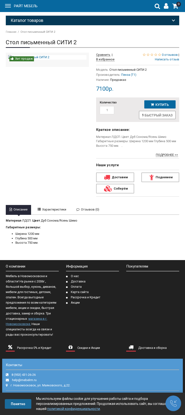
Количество (108, 102)
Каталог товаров (27, 20)
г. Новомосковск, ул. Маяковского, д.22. (40, 385)
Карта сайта (80, 292)
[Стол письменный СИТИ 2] (47, 57)
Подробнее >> (167, 155)
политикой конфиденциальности (73, 409)
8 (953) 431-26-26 (24, 375)
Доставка (78, 281)
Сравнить (103, 55)
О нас (75, 276)
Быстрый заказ (158, 115)
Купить (161, 105)
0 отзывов (170, 55)
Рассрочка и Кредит (85, 297)
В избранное (105, 59)
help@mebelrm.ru (24, 380)
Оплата (76, 286)
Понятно (18, 404)
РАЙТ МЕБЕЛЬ (26, 6)
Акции (75, 302)
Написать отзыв (167, 59)
